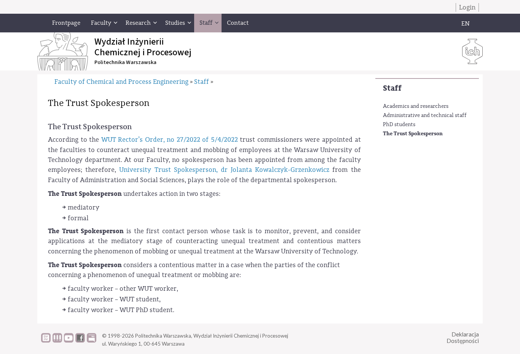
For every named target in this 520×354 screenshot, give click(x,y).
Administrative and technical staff (425, 115)
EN (465, 23)
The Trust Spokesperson (413, 133)
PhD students (399, 124)
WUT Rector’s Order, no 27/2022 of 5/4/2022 (169, 140)
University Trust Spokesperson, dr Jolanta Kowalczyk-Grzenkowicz (224, 170)
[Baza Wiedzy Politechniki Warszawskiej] (46, 340)
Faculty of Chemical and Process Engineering (121, 82)
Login (467, 7)
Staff (392, 88)
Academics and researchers (415, 106)
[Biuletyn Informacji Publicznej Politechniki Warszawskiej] (91, 340)
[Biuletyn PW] (57, 340)
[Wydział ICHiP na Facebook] (80, 340)
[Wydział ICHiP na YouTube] (68, 340)
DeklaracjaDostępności (463, 337)
